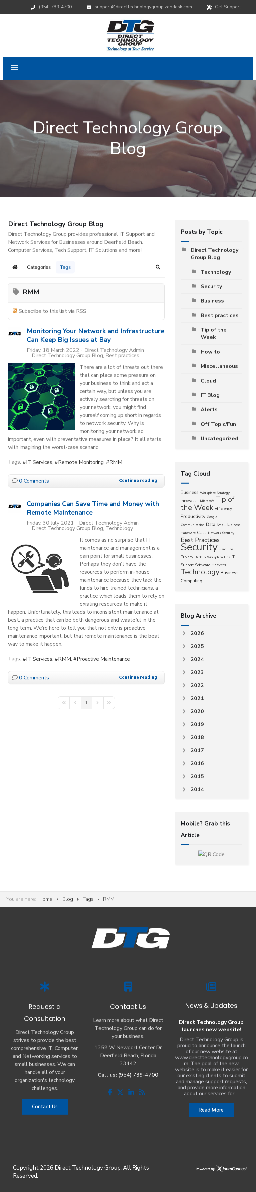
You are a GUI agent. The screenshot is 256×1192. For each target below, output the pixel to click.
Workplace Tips (218, 557)
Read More (211, 1110)
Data (210, 525)
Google (212, 517)
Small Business (228, 525)
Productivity (193, 516)
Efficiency (223, 508)
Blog (67, 899)
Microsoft (207, 501)
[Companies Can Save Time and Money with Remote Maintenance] (41, 569)
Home (46, 899)
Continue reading (138, 480)
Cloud (208, 381)
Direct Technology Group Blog (67, 355)
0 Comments (34, 481)
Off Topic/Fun (218, 424)
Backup (200, 557)
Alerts (209, 409)
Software (202, 565)
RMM (115, 462)
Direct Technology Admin (114, 350)
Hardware (188, 533)
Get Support (228, 7)
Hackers (218, 565)
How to (210, 352)
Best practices (122, 355)
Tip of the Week (214, 333)
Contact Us (45, 1107)
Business (212, 301)
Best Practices (200, 540)
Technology (119, 528)
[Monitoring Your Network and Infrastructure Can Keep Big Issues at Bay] (41, 396)
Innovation (190, 500)
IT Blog (210, 395)
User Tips (226, 549)
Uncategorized (219, 438)
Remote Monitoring (81, 462)
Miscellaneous (219, 366)
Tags (88, 899)
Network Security (221, 533)
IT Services (39, 462)
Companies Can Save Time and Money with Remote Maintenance (93, 508)
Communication (193, 525)
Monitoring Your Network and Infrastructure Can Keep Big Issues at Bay (95, 335)
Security (211, 286)
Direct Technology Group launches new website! (211, 1026)
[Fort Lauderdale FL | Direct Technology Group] (130, 35)
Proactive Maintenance (103, 659)
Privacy (187, 557)
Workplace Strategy (215, 493)
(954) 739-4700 (55, 7)
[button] (158, 267)
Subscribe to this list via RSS (52, 311)
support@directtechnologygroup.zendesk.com (143, 7)
